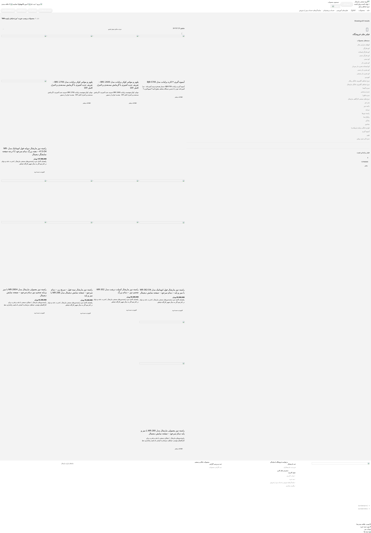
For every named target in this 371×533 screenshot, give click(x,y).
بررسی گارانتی (22, 10)
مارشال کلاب (346, 4)
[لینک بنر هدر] (185, 266)
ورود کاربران (32, 10)
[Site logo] (362, 4)
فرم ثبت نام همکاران (45, 10)
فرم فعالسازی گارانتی (8, 10)
